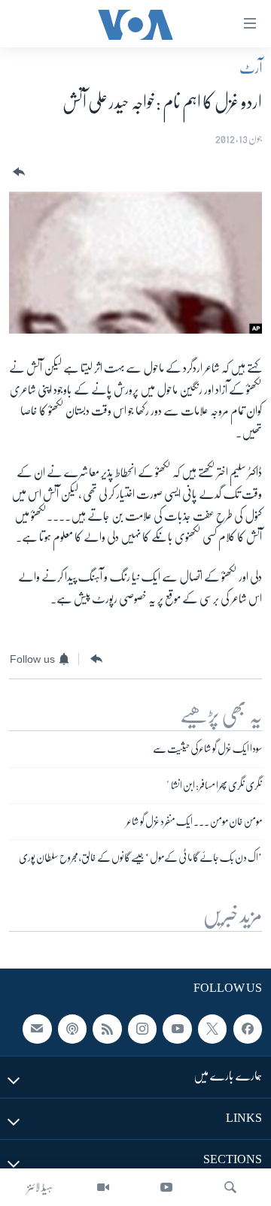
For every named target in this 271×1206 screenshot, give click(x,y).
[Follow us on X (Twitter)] (212, 1029)
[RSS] (107, 1029)
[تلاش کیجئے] (230, 1187)
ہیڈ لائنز (40, 1187)
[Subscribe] (37, 1029)
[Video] (103, 1187)
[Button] (17, 172)
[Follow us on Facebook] (247, 1029)
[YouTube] (166, 1187)
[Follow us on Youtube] (177, 1029)
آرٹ (250, 68)
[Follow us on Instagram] (142, 1029)
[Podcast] (72, 1029)
